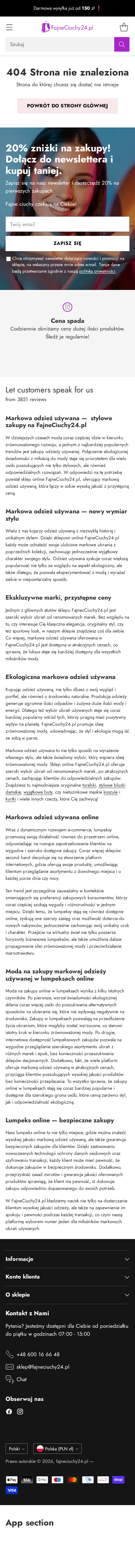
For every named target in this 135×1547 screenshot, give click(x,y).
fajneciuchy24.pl (72, 1461)
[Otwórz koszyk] (124, 27)
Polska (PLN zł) (59, 1449)
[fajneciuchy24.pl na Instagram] (20, 1412)
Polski (14, 1449)
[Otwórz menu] (9, 27)
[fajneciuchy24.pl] (67, 26)
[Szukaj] (121, 44)
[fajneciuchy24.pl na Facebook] (9, 1412)
